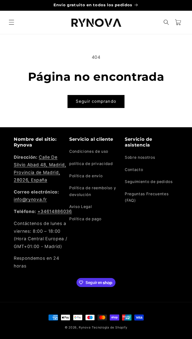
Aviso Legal (80, 206)
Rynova (85, 327)
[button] (12, 22)
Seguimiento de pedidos (149, 181)
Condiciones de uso (88, 151)
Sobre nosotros (140, 157)
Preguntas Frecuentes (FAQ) (146, 197)
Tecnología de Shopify (109, 327)
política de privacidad (91, 163)
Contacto (134, 169)
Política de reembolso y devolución (92, 191)
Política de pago (85, 218)
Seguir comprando (96, 101)
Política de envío (85, 176)
